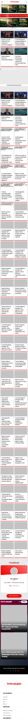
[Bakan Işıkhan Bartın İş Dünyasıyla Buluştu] (7, 51)
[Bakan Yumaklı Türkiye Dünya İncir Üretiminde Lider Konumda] (20, 168)
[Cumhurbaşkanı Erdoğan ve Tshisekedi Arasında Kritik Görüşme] (20, 525)
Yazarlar (5, 673)
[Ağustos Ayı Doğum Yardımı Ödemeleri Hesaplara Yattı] (20, 452)
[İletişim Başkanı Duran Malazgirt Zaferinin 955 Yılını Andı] (7, 545)
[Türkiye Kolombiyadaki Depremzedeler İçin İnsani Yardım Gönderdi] (7, 186)
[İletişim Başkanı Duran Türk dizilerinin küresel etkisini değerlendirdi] (20, 471)
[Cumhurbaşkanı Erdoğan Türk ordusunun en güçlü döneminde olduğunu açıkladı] (20, 245)
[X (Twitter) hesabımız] (13, 620)
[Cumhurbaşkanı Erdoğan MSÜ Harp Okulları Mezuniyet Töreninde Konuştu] (7, 245)
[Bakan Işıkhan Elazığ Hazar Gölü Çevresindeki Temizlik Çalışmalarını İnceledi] (7, 525)
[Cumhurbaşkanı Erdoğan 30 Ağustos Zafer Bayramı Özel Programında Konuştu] (7, 225)
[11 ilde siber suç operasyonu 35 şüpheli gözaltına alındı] (7, 374)
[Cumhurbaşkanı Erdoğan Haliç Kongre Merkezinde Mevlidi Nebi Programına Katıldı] (20, 392)
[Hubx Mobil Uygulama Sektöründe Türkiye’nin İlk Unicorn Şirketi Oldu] (7, 392)
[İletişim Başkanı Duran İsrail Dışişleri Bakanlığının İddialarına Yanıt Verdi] (20, 319)
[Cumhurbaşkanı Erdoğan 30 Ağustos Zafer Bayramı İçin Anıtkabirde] (20, 301)
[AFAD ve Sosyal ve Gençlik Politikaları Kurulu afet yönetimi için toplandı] (20, 150)
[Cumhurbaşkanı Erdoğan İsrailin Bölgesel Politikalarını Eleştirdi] (20, 412)
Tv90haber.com (7, 671)
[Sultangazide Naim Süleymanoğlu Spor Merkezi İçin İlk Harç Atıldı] (7, 412)
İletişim (5, 680)
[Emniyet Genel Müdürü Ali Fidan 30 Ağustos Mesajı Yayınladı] (20, 339)
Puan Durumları (7, 664)
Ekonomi (5, 648)
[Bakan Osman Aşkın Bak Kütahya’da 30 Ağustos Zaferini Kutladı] (7, 206)
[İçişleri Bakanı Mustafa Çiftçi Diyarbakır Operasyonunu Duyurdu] (7, 283)
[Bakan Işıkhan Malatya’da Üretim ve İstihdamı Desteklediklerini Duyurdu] (7, 356)
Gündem (5, 646)
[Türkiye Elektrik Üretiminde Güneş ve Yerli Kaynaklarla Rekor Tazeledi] (7, 489)
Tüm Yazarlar (13, 596)
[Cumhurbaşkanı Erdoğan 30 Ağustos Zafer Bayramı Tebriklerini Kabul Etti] (20, 263)
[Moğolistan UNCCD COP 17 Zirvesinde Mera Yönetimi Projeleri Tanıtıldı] (7, 507)
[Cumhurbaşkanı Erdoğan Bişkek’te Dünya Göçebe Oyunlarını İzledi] (20, 34)
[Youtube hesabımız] (18, 620)
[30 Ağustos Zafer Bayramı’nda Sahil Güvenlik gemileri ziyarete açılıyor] (7, 471)
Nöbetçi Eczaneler (7, 660)
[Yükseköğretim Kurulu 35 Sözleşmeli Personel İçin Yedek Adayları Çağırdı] (20, 186)
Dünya (4, 653)
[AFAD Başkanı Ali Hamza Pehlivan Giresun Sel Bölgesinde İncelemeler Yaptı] (7, 150)
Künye (4, 676)
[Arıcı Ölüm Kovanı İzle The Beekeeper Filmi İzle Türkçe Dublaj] (14, 608)
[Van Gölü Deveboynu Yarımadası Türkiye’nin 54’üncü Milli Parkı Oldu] (20, 51)
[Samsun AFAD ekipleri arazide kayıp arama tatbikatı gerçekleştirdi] (7, 132)
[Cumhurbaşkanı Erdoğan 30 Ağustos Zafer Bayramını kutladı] (7, 339)
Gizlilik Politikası (7, 678)
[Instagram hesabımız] (15, 620)
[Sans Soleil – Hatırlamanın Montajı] (20, 545)
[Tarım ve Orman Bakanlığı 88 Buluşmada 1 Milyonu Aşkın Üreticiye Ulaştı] (20, 431)
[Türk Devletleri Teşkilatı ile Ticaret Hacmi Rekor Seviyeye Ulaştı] (20, 206)
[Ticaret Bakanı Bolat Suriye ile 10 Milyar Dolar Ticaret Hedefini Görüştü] (7, 452)
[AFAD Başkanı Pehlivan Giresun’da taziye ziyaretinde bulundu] (20, 132)
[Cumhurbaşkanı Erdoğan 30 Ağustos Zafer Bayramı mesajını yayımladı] (7, 319)
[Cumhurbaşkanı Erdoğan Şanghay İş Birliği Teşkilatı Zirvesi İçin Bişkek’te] (7, 168)
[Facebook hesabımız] (10, 620)
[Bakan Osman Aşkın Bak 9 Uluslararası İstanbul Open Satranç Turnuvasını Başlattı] (7, 431)
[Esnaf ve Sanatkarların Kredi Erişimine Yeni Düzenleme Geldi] (20, 489)
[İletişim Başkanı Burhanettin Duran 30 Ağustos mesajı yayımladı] (20, 283)
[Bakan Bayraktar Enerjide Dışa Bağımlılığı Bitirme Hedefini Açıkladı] (20, 507)
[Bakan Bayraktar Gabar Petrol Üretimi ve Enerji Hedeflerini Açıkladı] (20, 225)
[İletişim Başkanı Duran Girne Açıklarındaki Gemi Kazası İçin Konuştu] (7, 263)
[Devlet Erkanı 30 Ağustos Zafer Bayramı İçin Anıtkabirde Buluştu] (7, 301)
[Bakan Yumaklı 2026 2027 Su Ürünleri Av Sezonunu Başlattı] (7, 34)
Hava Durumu (6, 662)
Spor (4, 651)
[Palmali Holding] (14, 22)
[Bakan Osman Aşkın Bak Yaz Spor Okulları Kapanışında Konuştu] (20, 374)
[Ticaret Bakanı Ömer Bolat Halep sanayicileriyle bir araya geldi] (20, 356)
